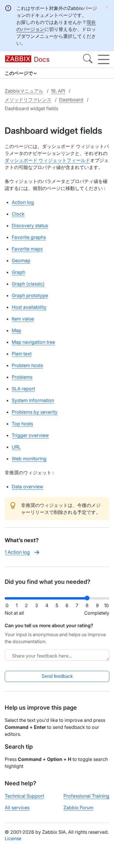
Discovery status (30, 225)
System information (33, 400)
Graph (18, 272)
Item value (23, 319)
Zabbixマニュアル (24, 91)
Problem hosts (27, 365)
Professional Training (86, 796)
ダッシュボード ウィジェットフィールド (47, 160)
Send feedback (57, 676)
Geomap (21, 260)
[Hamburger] (103, 59)
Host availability (29, 307)
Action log (23, 202)
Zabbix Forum (78, 807)
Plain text (22, 354)
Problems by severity (35, 412)
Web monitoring (29, 458)
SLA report (23, 389)
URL (16, 447)
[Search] (87, 59)
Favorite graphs (29, 237)
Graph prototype (30, 295)
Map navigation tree (33, 342)
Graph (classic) (28, 284)
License (13, 838)
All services (17, 807)
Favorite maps (27, 249)
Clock (18, 214)
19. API (58, 91)
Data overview (27, 486)
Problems (22, 377)
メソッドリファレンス (28, 100)
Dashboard (71, 100)
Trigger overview (30, 435)
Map (16, 330)
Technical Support (24, 796)
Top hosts (22, 423)
